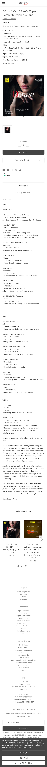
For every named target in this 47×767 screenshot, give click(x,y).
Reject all (24, 757)
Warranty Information (23, 192)
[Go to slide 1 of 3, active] (18, 566)
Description (23, 186)
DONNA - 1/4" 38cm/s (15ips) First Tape (12, 549)
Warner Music (23, 668)
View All (23, 670)
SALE (23, 633)
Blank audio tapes (24, 621)
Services (23, 594)
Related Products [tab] (23, 511)
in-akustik (23, 653)
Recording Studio (23, 592)
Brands (23, 628)
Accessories (23, 618)
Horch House (24, 645)
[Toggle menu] (3, 3)
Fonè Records (23, 647)
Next (41, 539)
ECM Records (23, 655)
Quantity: (23, 141)
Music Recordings (23, 623)
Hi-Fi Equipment (23, 631)
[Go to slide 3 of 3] (26, 566)
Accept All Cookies (23, 763)
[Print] (12, 169)
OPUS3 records (24, 665)
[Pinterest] (20, 169)
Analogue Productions (23, 650)
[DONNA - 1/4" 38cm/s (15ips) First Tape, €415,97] (12, 529)
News (23, 597)
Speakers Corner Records (23, 663)
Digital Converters (23, 616)
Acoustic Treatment (23, 626)
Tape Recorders (23, 611)
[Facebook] (4, 169)
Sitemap (23, 599)
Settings (23, 752)
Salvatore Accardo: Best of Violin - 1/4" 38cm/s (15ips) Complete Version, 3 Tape (33, 552)
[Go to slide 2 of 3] (22, 566)
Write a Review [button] (32, 26)
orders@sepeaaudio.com (23, 699)
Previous (3, 539)
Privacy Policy (27, 747)
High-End (23, 613)
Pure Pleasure (23, 658)
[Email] (8, 169)
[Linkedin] (16, 169)
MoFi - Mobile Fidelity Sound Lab (23, 660)
